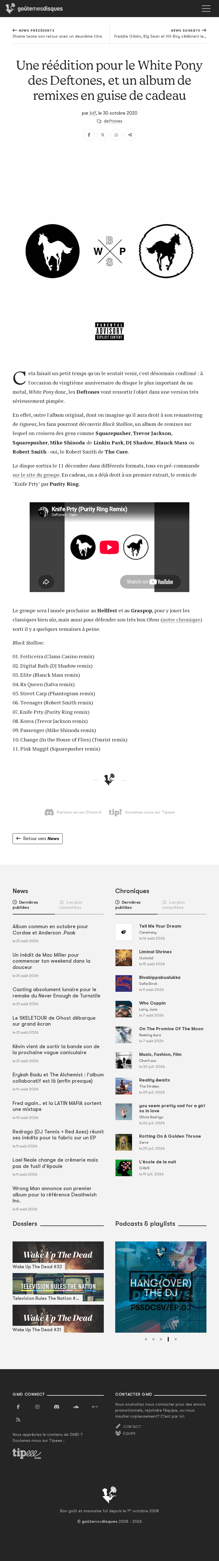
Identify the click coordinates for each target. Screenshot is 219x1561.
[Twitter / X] (102, 135)
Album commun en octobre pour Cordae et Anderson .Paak (50, 930)
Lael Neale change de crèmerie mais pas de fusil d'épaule (55, 1163)
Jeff (93, 113)
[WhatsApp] (116, 135)
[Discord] (56, 1407)
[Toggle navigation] (206, 8)
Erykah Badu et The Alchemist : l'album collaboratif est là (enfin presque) (58, 1078)
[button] (146, 1339)
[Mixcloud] (95, 1407)
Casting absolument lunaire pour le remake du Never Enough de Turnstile (56, 993)
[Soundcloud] (76, 1407)
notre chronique (181, 619)
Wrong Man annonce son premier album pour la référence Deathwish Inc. (55, 1195)
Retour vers (41, 838)
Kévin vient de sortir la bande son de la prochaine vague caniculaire (56, 1050)
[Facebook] (89, 135)
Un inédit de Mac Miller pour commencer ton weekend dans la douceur (51, 961)
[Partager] (130, 135)
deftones (113, 121)
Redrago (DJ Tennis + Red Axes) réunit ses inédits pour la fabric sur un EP (58, 1135)
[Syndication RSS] (18, 1420)
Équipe (129, 1434)
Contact (132, 1427)
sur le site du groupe (36, 474)
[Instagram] (37, 1407)
